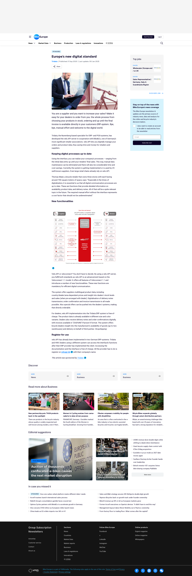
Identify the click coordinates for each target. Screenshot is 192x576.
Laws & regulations (71, 551)
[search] (162, 43)
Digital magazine (141, 531)
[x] (143, 571)
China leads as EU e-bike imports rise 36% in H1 (48, 511)
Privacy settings (65, 572)
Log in (160, 37)
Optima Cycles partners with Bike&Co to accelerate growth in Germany (56, 504)
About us (31, 551)
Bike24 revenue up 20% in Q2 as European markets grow (120, 501)
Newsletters (35, 531)
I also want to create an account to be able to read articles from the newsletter (149, 128)
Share (58, 66)
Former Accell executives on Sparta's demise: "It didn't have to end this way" (128, 504)
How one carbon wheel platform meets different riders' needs (63, 494)
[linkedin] (149, 571)
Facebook (103, 531)
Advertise (31, 539)
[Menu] (30, 37)
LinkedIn (102, 539)
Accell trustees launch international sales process (48, 498)
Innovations (68, 555)
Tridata (54, 61)
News (66, 531)
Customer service (34, 543)
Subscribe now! (147, 143)
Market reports (69, 543)
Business (67, 547)
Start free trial (148, 37)
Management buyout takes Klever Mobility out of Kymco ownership (124, 508)
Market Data (68, 539)
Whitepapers (139, 539)
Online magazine (141, 535)
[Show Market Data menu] (50, 43)
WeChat (102, 547)
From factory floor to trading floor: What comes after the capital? (124, 511)
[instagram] (155, 571)
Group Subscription (39, 527)
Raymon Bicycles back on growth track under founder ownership (123, 498)
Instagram (103, 543)
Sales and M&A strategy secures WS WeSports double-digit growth (124, 494)
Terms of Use (111, 569)
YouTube (102, 551)
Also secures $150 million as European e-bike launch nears (52, 508)
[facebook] (137, 571)
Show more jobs (154, 93)
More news (147, 474)
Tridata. (80, 358)
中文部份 (67, 559)
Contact (31, 547)
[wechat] (162, 571)
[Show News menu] (34, 43)
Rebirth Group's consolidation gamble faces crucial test (50, 501)
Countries (67, 535)
